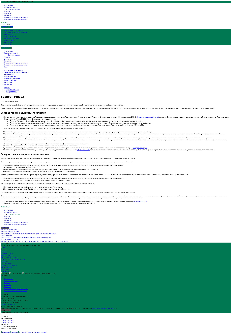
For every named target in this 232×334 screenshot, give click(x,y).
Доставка (7, 13)
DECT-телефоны (6, 263)
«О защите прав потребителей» (147, 117)
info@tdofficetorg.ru (140, 148)
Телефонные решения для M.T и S (13, 259)
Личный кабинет (7, 255)
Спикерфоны (5, 261)
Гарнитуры (5, 271)
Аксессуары (5, 269)
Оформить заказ (7, 253)
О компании (8, 5)
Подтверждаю (5, 310)
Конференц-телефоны (9, 265)
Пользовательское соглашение (15, 19)
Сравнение (5, 228)
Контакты (7, 15)
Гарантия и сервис (10, 7)
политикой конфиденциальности (104, 308)
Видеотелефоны (6, 267)
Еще (5, 67)
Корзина (4, 251)
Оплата (7, 11)
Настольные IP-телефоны (10, 257)
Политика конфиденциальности (16, 17)
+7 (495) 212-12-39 (83, 150)
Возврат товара (14, 9)
